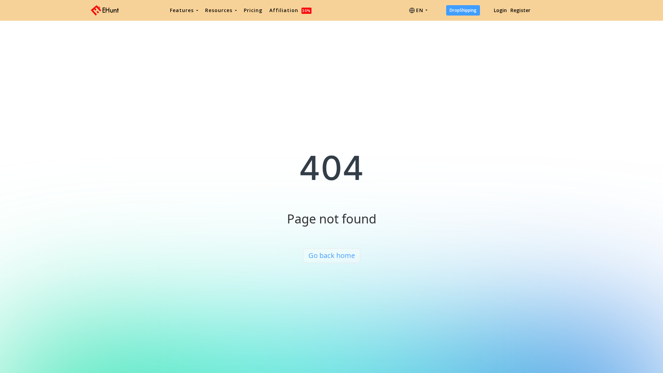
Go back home (331, 255)
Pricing (253, 10)
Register (520, 10)
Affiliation (290, 10)
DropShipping (463, 10)
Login (500, 10)
